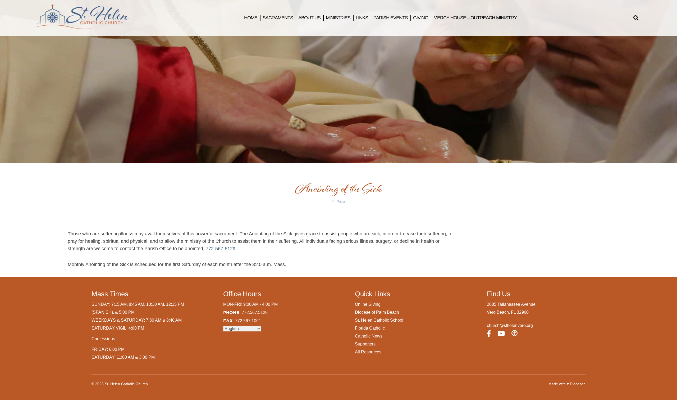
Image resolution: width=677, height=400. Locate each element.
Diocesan (577, 384)
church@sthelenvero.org (510, 325)
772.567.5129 (255, 312)
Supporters (365, 344)
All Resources (368, 352)
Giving (420, 17)
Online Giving (368, 304)
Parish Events (390, 17)
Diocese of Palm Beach (377, 312)
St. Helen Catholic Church (126, 384)
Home (250, 17)
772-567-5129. (221, 248)
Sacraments (278, 17)
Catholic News (368, 336)
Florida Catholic (370, 328)
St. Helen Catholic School (379, 320)
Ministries (338, 17)
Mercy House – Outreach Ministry (475, 17)
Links (362, 17)
